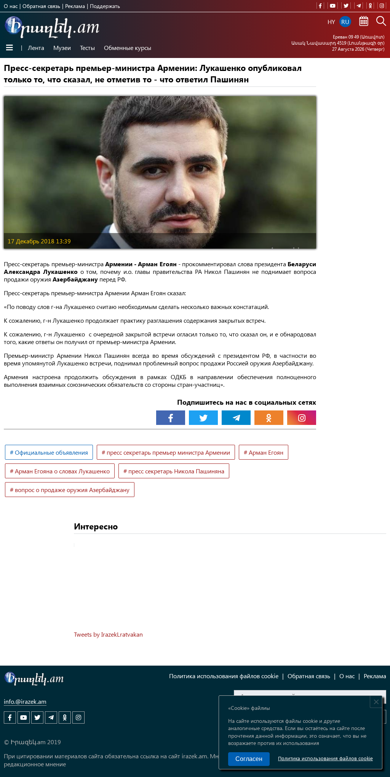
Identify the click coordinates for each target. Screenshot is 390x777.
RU (345, 22)
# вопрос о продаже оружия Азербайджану (69, 490)
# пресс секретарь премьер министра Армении (166, 452)
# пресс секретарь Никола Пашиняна (173, 471)
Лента (36, 47)
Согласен (248, 759)
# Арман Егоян (263, 452)
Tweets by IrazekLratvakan (108, 634)
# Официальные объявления (49, 452)
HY (331, 22)
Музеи (62, 47)
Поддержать (105, 6)
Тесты (87, 47)
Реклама (75, 6)
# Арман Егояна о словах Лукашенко (60, 471)
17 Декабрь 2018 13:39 (39, 241)
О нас (11, 6)
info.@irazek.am (25, 701)
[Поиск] (381, 21)
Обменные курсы (127, 47)
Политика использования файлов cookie (325, 758)
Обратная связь (41, 6)
